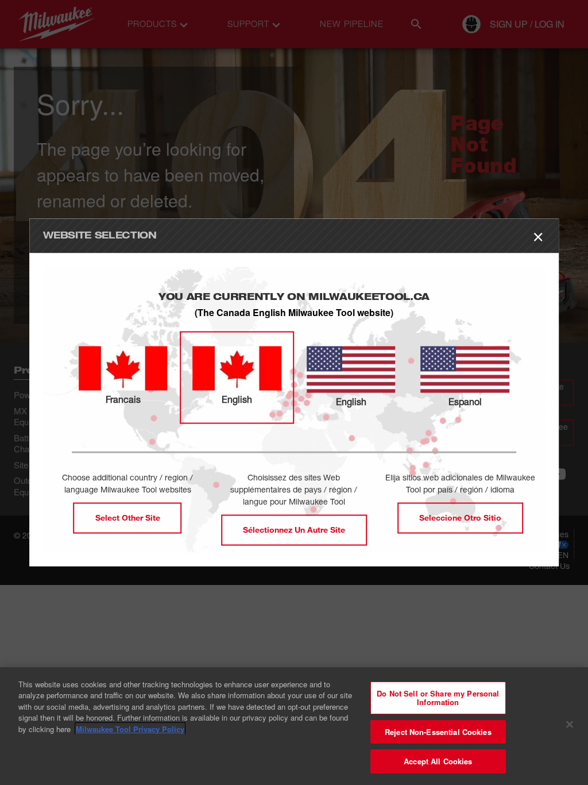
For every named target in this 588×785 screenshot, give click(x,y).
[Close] (569, 724)
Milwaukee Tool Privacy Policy (130, 729)
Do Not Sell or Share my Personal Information (438, 698)
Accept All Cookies (438, 761)
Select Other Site (127, 518)
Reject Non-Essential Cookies (438, 731)
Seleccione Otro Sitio (460, 518)
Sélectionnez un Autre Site (294, 530)
